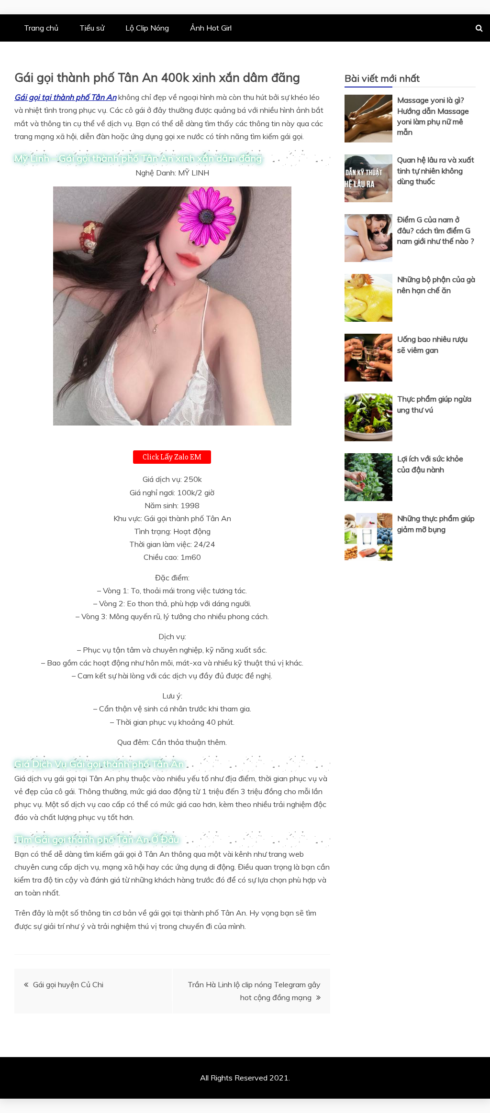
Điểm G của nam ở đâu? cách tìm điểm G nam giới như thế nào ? (435, 230)
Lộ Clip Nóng (147, 28)
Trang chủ (41, 28)
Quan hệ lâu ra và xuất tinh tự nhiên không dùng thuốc (435, 170)
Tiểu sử (91, 28)
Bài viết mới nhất (382, 78)
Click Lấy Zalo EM (172, 457)
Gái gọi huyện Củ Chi (68, 984)
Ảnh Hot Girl (211, 28)
